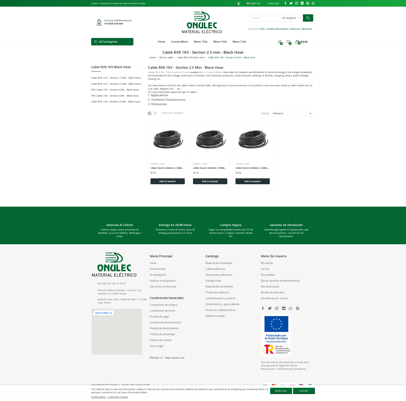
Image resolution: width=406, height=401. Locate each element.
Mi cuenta (267, 263)
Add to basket (167, 181)
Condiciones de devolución (165, 322)
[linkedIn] (302, 3)
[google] (307, 3)
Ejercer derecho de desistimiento (280, 280)
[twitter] (291, 3)
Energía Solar (213, 280)
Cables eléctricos (215, 269)
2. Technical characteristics (166, 99)
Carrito (265, 269)
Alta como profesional (163, 286)
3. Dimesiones (157, 104)
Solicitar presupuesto (162, 280)
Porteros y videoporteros (220, 310)
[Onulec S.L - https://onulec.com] (167, 357)
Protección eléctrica (217, 292)
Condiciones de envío (162, 310)
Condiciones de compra (163, 305)
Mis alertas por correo (274, 298)
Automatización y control (220, 298)
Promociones (158, 269)
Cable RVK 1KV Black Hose (111, 67)
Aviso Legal (156, 346)
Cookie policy (98, 396)
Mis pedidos (268, 274)
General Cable (158, 164)
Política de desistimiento (164, 328)
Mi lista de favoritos (272, 292)
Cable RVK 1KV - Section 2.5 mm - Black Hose (116, 83)
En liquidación (158, 274)
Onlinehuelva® (142, 384)
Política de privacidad (162, 334)
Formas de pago (159, 316)
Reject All (281, 390)
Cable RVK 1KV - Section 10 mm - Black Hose (115, 101)
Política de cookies (161, 340)
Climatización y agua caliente (222, 304)
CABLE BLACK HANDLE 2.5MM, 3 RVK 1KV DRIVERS (168, 167)
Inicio (153, 263)
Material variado (215, 316)
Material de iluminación (219, 286)
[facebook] (285, 3)
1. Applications (158, 95)
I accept (304, 390)
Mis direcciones (270, 286)
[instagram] (296, 3)
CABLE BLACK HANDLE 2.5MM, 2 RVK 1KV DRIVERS (210, 167)
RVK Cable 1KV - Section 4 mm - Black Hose (115, 89)
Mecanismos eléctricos (218, 274)
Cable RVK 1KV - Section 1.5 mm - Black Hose (116, 77)
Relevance (292, 113)
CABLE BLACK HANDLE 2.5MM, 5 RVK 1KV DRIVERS (253, 167)
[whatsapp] (313, 3)
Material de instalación (218, 263)
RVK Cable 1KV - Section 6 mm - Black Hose (115, 95)
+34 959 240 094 (113, 23)
